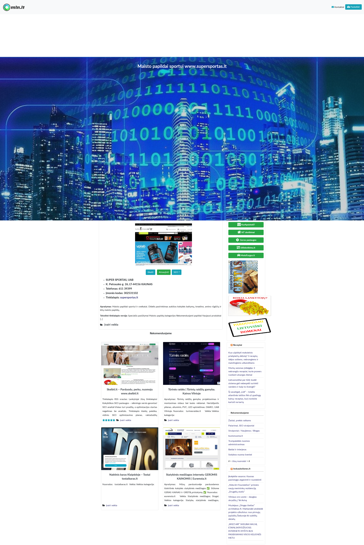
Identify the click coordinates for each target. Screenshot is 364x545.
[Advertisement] (182, 35)
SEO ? (177, 272)
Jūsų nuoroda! (239, 461)
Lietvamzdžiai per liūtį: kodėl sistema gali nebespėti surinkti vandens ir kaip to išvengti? (243, 383)
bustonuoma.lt (235, 436)
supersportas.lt (129, 297)
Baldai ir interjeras (237, 449)
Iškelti (150, 272)
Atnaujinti (164, 272)
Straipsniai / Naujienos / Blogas (244, 431)
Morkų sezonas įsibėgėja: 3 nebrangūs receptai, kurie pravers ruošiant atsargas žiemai (244, 371)
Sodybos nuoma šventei (240, 455)
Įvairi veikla (125, 420)
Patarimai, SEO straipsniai (241, 426)
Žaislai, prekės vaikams (239, 420)
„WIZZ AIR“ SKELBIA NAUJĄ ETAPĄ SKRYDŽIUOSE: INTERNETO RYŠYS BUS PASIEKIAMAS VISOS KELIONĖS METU (244, 531)
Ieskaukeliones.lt (241, 469)
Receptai (237, 345)
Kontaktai (339, 7)
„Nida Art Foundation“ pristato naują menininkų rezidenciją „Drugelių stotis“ (243, 488)
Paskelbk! (355, 7)
